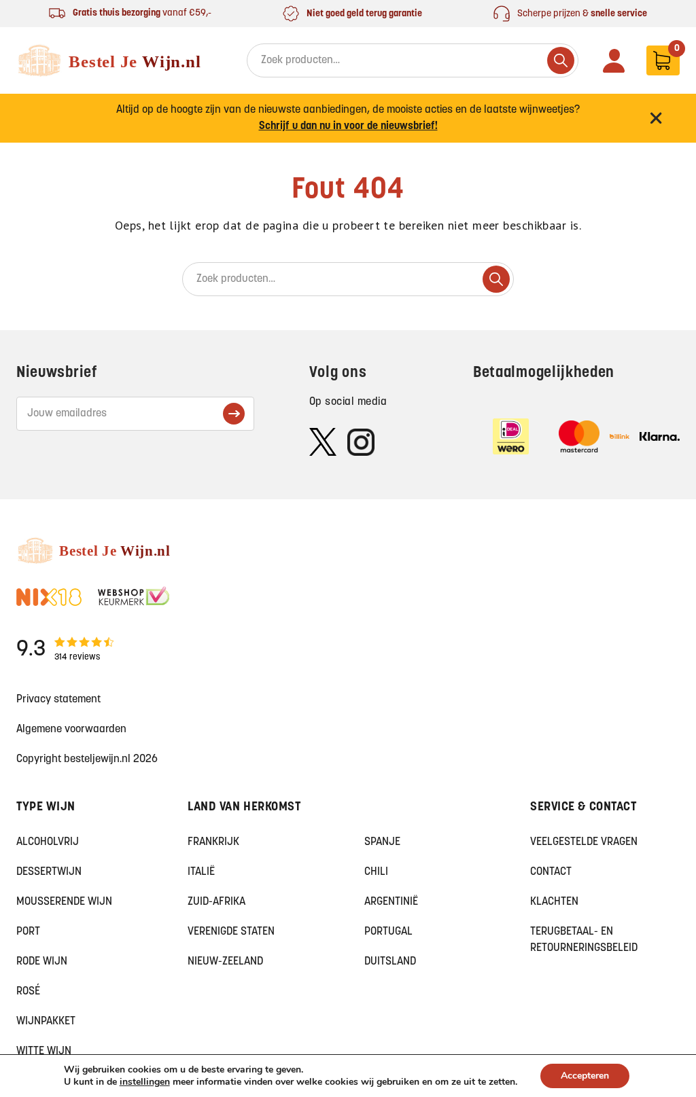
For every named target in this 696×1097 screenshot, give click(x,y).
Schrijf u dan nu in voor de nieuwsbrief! (348, 126)
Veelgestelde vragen (584, 842)
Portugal (388, 932)
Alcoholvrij (47, 842)
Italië (201, 872)
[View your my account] (614, 61)
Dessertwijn (49, 872)
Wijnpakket (45, 1021)
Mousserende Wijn (64, 902)
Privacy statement (58, 699)
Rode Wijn (41, 961)
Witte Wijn (43, 1051)
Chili (376, 872)
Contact (551, 872)
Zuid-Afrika (216, 902)
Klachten (554, 902)
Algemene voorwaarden (71, 729)
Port (28, 932)
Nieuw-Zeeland (225, 961)
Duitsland (390, 961)
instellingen (145, 1082)
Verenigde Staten (231, 932)
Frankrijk (213, 842)
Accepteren (585, 1075)
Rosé (28, 991)
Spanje (382, 842)
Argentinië (391, 902)
